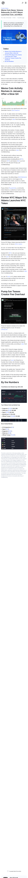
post (7, 256)
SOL (18, 161)
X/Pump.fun (4, 329)
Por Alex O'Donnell (6, 17)
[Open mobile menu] (26, 3)
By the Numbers (9, 61)
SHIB (9, 410)
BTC (21, 159)
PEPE (7, 412)
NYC (10, 253)
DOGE (10, 408)
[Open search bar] (22, 2)
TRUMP (13, 416)
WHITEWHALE (22, 177)
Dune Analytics (16, 110)
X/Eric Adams (18, 244)
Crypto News (4, 8)
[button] (26, 3)
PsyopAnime (12, 188)
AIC (12, 427)
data (14, 119)
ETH (8, 161)
